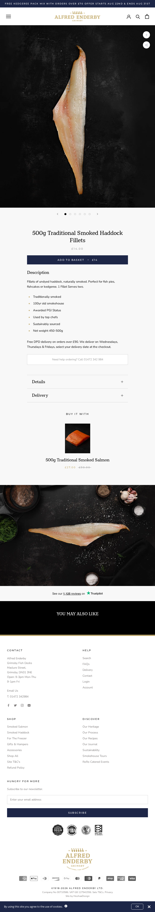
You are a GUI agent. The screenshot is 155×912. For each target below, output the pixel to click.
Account (88, 687)
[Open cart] (147, 16)
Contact (87, 676)
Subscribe (77, 812)
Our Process (90, 732)
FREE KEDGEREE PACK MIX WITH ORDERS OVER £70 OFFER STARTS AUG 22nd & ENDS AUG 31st (77, 3)
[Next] (97, 214)
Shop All (12, 756)
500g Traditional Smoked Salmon (77, 460)
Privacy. (109, 892)
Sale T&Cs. (98, 892)
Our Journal (90, 744)
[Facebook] (8, 705)
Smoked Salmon (17, 727)
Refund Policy (15, 768)
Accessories (14, 750)
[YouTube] (29, 705)
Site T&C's (13, 762)
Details (38, 381)
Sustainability (91, 750)
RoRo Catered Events (96, 762)
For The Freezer (17, 738)
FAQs (86, 664)
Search (87, 658)
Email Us (12, 691)
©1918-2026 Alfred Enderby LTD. (77, 888)
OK (137, 906)
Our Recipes (90, 738)
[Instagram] (22, 705)
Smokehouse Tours (95, 756)
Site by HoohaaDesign (78, 896)
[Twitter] (15, 705)
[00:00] (77, 116)
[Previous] (57, 214)
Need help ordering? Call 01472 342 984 (77, 359)
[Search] (138, 16)
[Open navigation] (8, 16)
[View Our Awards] (77, 827)
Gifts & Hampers (17, 744)
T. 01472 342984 (17, 696)
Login (86, 682)
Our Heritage (91, 727)
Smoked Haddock (18, 732)
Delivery (40, 395)
